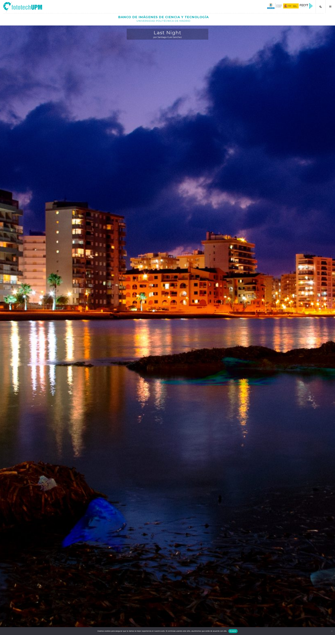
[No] (331, 631)
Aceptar (233, 631)
